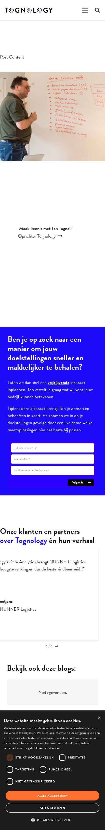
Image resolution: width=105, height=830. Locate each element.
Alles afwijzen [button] (52, 808)
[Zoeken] (97, 10)
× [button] (99, 718)
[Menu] (85, 10)
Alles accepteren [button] (52, 795)
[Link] (29, 10)
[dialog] (52, 771)
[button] (52, 820)
